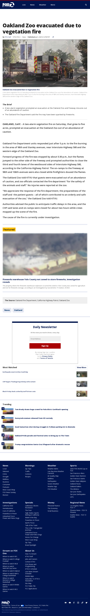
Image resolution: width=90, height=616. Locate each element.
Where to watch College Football (11, 560)
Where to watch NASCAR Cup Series (10, 567)
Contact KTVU (30, 562)
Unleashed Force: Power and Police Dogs (11, 517)
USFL (72, 497)
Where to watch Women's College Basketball (9, 580)
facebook (74, 602)
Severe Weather (53, 484)
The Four (28, 510)
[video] (81, 374)
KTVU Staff (8, 37)
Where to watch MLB (10, 564)
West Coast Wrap (9, 490)
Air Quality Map (53, 476)
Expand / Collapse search (86, 5)
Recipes (28, 477)
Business (6, 482)
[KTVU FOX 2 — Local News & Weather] (10, 4)
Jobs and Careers (31, 559)
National (6, 471)
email (65, 602)
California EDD (8, 506)
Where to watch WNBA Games (11, 586)
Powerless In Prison (10, 514)
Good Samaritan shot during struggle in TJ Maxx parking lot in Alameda (45, 427)
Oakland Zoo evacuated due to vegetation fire (21, 90)
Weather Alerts (53, 469)
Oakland (18, 310)
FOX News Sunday (9, 492)
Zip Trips (28, 469)
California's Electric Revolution (31, 507)
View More (81, 367)
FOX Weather (52, 489)
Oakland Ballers (75, 486)
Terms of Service (46, 358)
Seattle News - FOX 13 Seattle (78, 516)
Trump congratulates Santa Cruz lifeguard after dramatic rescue (42, 444)
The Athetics (74, 489)
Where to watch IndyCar (11, 571)
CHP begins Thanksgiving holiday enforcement (19, 382)
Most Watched (10, 367)
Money (51, 502)
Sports (73, 465)
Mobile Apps (29, 576)
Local (4, 469)
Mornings (29, 465)
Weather (52, 465)
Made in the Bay (31, 517)
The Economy (53, 508)
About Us (29, 550)
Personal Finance (54, 506)
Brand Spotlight (30, 545)
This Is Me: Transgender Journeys (33, 529)
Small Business (53, 511)
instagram (78, 602)
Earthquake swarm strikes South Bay (15, 372)
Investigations (10, 502)
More (53, 5)
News (24, 37)
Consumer (6, 484)
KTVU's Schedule (31, 569)
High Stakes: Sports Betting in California (32, 514)
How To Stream (30, 554)
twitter (86, 602)
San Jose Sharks (75, 492)
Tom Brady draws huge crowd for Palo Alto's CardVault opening (41, 409)
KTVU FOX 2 (16, 37)
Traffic (27, 471)
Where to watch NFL (10, 556)
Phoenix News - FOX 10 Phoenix (78, 511)
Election (5, 495)
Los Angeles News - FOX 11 (77, 507)
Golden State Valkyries (78, 481)
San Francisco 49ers (77, 473)
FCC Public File (30, 586)
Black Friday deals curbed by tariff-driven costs (19, 391)
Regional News (77, 502)
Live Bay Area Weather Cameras (56, 472)
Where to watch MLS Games (10, 590)
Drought (6, 477)
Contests (28, 474)
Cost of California (9, 511)
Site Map (28, 583)
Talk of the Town (31, 525)
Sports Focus (29, 523)
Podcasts (6, 487)
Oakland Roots (75, 484)
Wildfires (6, 479)
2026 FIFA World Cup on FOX (78, 470)
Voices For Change (31, 537)
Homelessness (8, 508)
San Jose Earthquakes (78, 494)
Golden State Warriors (78, 476)
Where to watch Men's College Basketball (11, 574)
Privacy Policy (47, 356)
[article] (45, 254)
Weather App (52, 486)
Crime (5, 474)
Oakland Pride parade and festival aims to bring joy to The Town (42, 436)
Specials (29, 502)
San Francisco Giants (77, 479)
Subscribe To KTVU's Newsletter (32, 580)
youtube (70, 602)
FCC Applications (31, 589)
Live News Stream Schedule (31, 572)
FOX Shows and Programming (30, 565)
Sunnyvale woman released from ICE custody (34, 418)
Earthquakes (52, 481)
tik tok (82, 602)
